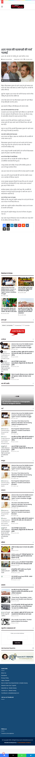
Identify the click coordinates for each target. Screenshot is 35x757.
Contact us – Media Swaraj (8, 690)
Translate (27, 325)
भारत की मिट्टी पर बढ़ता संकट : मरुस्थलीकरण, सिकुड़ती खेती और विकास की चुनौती (25, 289)
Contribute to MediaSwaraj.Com (10, 693)
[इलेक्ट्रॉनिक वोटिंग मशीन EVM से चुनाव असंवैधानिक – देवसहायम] (5, 571)
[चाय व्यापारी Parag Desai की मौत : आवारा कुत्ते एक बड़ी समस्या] (5, 579)
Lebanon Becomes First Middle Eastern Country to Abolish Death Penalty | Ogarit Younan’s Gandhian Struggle (8, 291)
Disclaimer (4, 675)
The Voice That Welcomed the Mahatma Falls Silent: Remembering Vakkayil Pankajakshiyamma (21, 422)
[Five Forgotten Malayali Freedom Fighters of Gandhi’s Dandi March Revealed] (5, 431)
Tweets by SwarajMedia (7, 733)
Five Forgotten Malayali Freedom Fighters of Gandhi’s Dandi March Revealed (20, 430)
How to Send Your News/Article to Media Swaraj (14, 683)
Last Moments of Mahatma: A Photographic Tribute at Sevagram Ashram (16, 402)
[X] (8, 225)
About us (3, 673)
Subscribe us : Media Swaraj (8, 688)
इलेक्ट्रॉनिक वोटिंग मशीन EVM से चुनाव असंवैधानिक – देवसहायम (21, 570)
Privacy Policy (5, 678)
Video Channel (5, 680)
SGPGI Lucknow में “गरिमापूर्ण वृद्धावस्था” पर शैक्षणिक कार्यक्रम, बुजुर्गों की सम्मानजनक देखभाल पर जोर (22, 555)
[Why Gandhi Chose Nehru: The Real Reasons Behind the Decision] (5, 622)
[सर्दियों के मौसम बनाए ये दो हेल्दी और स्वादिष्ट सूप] (5, 549)
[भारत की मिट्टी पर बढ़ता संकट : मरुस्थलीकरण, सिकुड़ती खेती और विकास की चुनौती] (26, 281)
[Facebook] (4, 225)
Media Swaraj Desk (7, 59)
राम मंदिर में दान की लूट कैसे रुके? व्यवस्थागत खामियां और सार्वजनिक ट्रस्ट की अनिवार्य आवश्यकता (25, 311)
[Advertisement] (17, 28)
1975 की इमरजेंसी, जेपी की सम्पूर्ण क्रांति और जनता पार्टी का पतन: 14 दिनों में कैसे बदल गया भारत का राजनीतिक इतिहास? (22, 606)
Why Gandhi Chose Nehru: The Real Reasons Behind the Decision (21, 620)
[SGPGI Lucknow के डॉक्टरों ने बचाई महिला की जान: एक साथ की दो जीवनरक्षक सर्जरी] (5, 564)
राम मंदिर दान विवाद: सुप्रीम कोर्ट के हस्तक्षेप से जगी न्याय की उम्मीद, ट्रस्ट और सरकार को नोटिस (22, 353)
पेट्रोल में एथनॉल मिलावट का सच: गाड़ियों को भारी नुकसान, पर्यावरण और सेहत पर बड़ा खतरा (9, 310)
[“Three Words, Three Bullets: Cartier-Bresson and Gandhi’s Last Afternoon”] (5, 600)
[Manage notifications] (3, 753)
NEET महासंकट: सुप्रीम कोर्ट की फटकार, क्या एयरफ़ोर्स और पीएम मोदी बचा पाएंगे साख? (22, 613)
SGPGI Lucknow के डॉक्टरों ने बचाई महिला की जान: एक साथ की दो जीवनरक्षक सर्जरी (22, 563)
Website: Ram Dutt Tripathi (8, 685)
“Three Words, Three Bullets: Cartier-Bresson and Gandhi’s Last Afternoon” (22, 598)
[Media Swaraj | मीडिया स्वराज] (17, 6)
